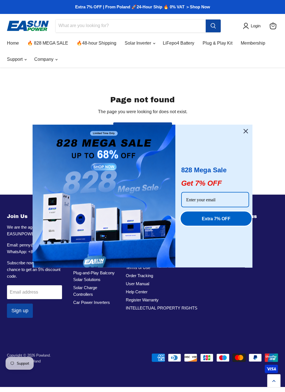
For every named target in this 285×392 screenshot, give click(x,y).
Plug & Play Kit (217, 43)
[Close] (245, 131)
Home (13, 43)
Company (44, 59)
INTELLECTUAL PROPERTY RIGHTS (161, 308)
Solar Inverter (138, 43)
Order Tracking (139, 275)
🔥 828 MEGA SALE (47, 43)
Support (15, 59)
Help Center (137, 291)
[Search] (213, 26)
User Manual (137, 283)
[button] (253, 26)
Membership (253, 43)
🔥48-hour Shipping (96, 43)
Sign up (19, 310)
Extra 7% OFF (216, 218)
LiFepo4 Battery (178, 43)
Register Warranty (142, 299)
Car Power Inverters (91, 302)
